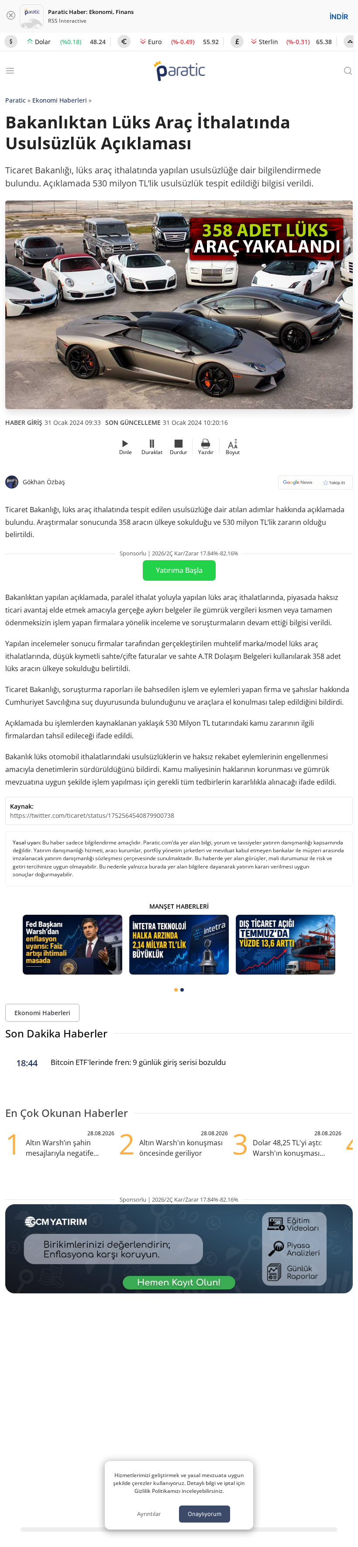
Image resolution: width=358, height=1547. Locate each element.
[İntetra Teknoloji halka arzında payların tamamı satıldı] (179, 945)
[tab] (176, 990)
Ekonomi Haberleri (59, 100)
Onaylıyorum (204, 1513)
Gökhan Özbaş (44, 482)
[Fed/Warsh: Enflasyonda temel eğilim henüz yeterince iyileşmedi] (72, 945)
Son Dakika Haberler (56, 1033)
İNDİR (339, 16)
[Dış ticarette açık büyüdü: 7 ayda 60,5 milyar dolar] (285, 945)
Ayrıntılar (149, 1514)
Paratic (15, 100)
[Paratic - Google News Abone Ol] (315, 485)
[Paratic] (179, 72)
